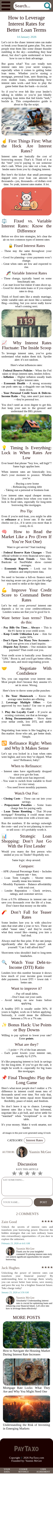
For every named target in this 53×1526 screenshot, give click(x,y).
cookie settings (23, 1470)
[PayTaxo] (26, 1448)
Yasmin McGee (33, 1460)
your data (7, 1470)
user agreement (43, 1470)
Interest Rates (34, 1140)
